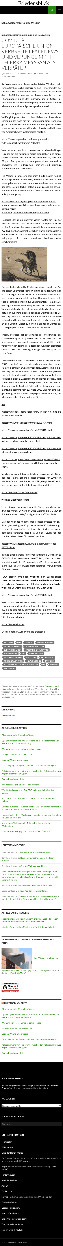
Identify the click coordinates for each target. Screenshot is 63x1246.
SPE (43, 665)
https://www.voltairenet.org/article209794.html (27, 422)
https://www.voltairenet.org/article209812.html (27, 429)
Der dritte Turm (17, 973)
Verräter (54, 665)
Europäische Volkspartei (37, 650)
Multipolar (7, 1141)
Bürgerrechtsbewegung (14, 35)
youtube (26, 1161)
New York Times (34, 661)
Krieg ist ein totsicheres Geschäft (17, 754)
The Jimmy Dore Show (12, 1224)
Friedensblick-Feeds (15, 1003)
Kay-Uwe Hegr (25, 74)
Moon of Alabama (10, 1213)
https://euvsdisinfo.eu (13, 624)
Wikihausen (7, 1147)
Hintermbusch (8, 1174)
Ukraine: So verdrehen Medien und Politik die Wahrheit (28, 927)
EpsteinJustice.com (11, 1207)
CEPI (19, 643)
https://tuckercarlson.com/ (14, 1218)
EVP (23, 654)
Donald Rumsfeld (45, 643)
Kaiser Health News (13, 657)
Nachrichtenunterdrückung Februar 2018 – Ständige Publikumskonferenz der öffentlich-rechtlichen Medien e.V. (30, 873)
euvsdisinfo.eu (10, 654)
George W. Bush (36, 654)
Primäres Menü (59, 10)
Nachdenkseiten (9, 1180)
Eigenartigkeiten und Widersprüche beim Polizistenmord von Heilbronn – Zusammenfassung (30, 742)
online (8, 715)
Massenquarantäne (13, 661)
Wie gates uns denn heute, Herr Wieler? (20, 784)
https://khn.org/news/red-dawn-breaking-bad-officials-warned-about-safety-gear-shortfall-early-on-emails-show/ (31, 463)
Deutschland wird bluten (13, 779)
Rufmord (49, 661)
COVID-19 (29, 643)
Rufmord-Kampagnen (39, 35)
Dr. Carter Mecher (12, 646)
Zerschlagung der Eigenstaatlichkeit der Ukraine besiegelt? (29, 765)
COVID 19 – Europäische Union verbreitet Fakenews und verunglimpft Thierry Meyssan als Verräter (30, 54)
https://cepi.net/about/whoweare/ (19, 492)
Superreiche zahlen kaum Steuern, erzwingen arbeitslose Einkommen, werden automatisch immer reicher (30, 920)
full (3, 404)
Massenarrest (47, 657)
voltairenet (9, 668)
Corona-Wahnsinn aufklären (15, 760)
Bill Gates (8, 643)
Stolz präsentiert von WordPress (14, 1242)
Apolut (5, 1185)
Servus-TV (6, 1196)
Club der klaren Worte (12, 1152)
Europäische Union (12, 650)
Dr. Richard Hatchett (34, 646)
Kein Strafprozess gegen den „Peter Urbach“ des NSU (26, 831)
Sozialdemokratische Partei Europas (21, 665)
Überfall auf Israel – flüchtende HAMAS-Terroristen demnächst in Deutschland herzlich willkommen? (31, 808)
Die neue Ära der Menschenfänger (18, 735)
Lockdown (31, 657)
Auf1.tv (8, 1191)
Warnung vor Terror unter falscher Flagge (21, 749)
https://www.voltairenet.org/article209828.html (27, 594)
